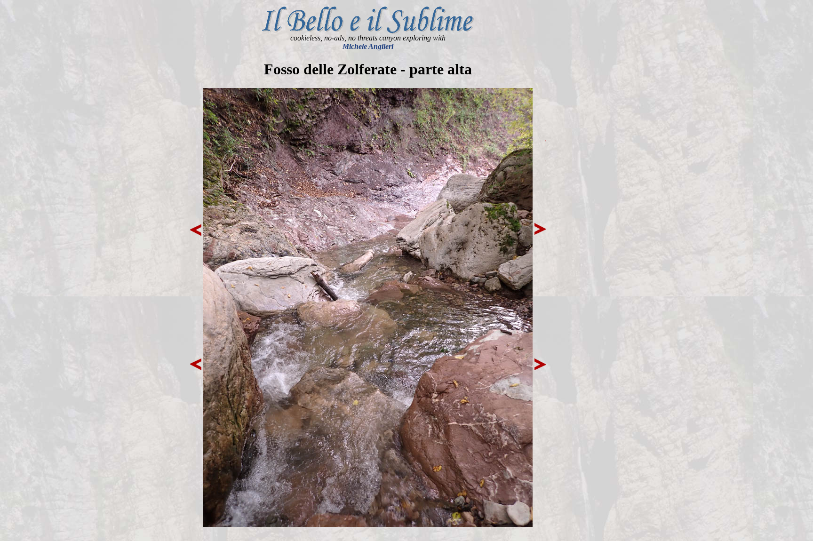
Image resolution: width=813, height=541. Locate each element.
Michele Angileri (368, 46)
